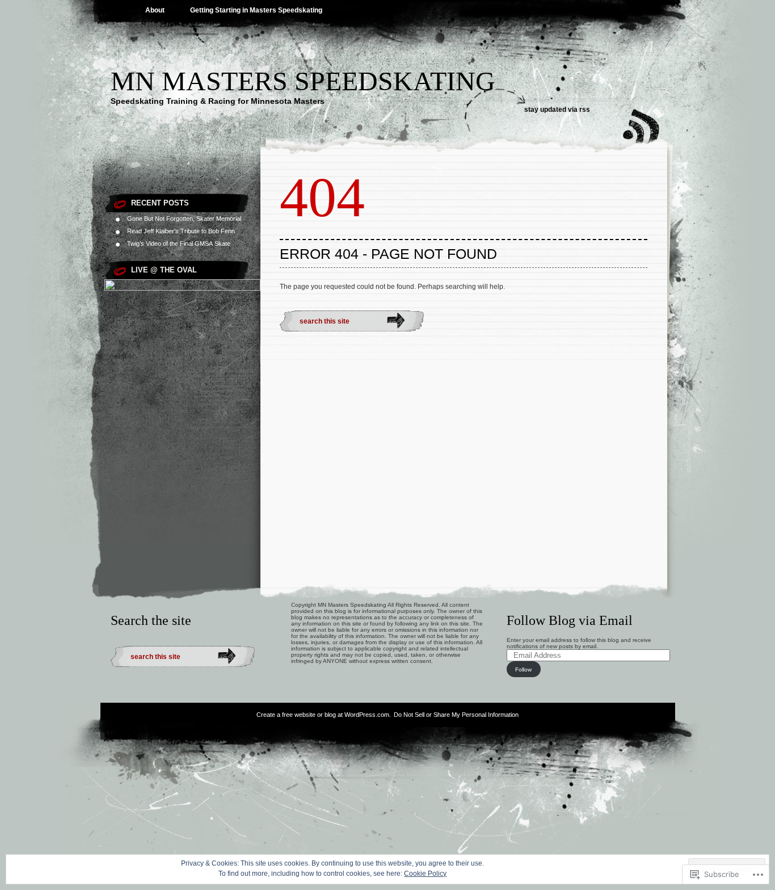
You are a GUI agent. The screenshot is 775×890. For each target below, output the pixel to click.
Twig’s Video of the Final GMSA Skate (178, 243)
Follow (523, 669)
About (155, 10)
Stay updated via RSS (557, 110)
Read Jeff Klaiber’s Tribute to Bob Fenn (181, 231)
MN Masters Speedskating (303, 81)
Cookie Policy (425, 874)
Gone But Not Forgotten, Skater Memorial (184, 218)
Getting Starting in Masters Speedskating (256, 10)
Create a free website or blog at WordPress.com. (323, 714)
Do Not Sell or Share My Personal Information (456, 714)
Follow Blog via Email (570, 620)
